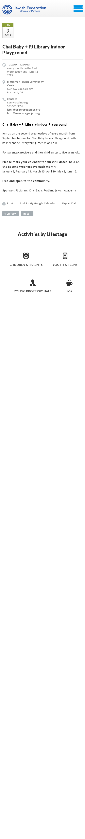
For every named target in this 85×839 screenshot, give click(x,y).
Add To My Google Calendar (38, 203)
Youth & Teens (65, 264)
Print (10, 203)
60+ (69, 291)
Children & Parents (26, 264)
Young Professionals (33, 291)
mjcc (26, 213)
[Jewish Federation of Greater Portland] (24, 10)
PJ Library (10, 213)
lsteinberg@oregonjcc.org (24, 109)
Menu (78, 8)
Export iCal (69, 203)
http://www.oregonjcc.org (23, 113)
